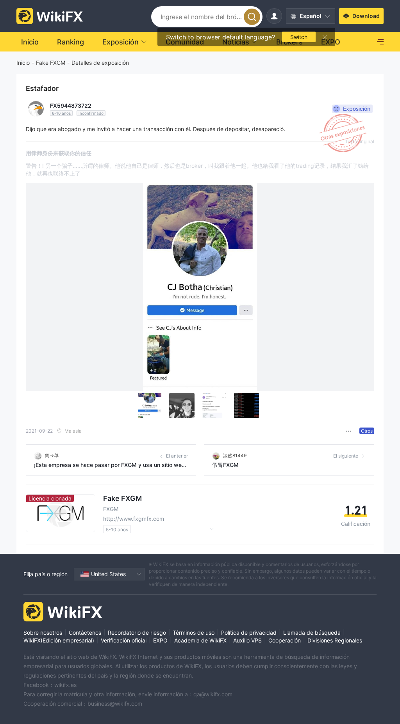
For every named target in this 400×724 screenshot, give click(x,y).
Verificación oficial (123, 640)
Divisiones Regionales (334, 640)
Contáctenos (85, 632)
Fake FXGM (50, 62)
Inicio (23, 62)
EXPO (160, 640)
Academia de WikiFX (200, 640)
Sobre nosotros (42, 632)
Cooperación (284, 640)
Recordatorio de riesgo (137, 632)
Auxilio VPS (247, 640)
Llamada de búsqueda (312, 632)
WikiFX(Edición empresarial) (58, 640)
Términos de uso (193, 632)
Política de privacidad (249, 632)
